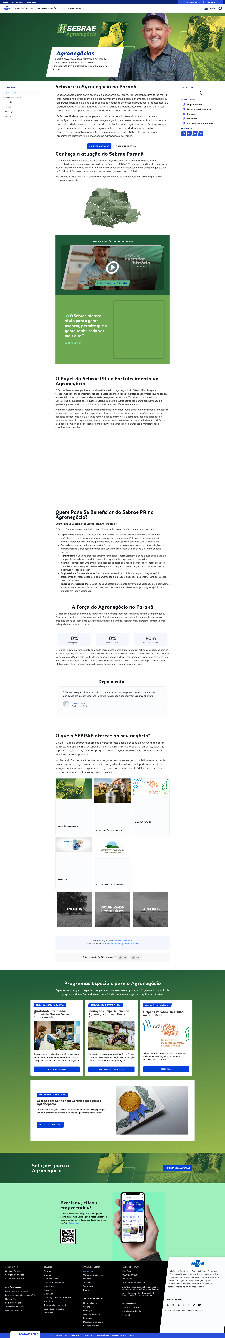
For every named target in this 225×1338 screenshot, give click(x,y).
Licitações (127, 1315)
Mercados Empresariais (93, 1322)
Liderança (48, 1294)
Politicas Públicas (91, 1325)
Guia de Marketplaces (54, 1282)
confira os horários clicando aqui (143, 1289)
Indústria (8, 102)
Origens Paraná (143, 822)
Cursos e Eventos (24, 8)
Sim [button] (124, 957)
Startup (7, 116)
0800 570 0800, (122, 940)
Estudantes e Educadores (17, 1291)
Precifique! (49, 1301)
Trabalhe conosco (130, 1307)
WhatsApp (127, 1278)
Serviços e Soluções (47, 8)
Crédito (47, 1275)
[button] (192, 2)
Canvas (47, 1271)
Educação (87, 1310)
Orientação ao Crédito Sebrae (57, 1297)
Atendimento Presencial (133, 1282)
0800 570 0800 (130, 1275)
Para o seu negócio (14, 1303)
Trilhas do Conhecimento (55, 1305)
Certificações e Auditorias (110, 830)
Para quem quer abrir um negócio (20, 1295)
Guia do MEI (10, 1299)
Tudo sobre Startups (14, 1306)
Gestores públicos (13, 1310)
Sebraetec (63, 879)
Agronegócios (10, 93)
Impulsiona (49, 1286)
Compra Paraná (90, 1303)
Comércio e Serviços (12, 97)
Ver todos (48, 1312)
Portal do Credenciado (132, 1311)
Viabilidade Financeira (54, 1309)
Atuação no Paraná (68, 826)
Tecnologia (8, 111)
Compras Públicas (52, 1278)
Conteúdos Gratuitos (72, 8)
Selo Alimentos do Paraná (109, 884)
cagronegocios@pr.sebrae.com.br (123, 943)
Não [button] (138, 957)
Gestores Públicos (91, 1314)
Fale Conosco (128, 1271)
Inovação (48, 1290)
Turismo (7, 107)
